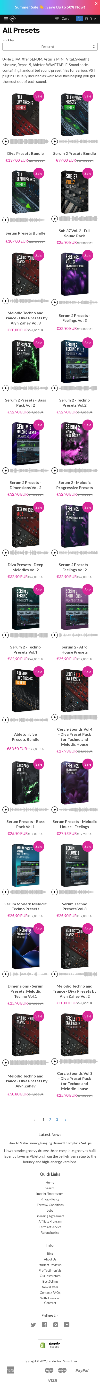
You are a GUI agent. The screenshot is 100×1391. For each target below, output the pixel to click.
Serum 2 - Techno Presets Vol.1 (25, 649)
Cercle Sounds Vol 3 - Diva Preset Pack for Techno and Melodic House (74, 1081)
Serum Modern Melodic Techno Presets (25, 906)
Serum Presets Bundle (25, 233)
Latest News (50, 1134)
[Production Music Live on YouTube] (66, 1326)
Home (50, 1182)
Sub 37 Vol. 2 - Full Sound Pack (74, 233)
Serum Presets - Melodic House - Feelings (75, 824)
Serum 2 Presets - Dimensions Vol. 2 (25, 485)
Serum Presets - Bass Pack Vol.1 (26, 824)
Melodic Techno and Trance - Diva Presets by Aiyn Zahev (26, 1081)
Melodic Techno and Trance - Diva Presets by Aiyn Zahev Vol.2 (75, 991)
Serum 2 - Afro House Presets (74, 649)
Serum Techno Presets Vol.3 (74, 906)
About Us (50, 1259)
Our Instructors (50, 1276)
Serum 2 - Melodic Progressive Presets (74, 485)
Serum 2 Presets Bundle (74, 153)
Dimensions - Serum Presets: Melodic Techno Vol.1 (25, 991)
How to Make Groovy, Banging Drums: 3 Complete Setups (50, 1143)
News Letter (50, 1287)
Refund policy (50, 1232)
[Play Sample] (5, 141)
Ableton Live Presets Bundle (25, 737)
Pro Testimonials (50, 1270)
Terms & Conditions (50, 1205)
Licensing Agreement (50, 1216)
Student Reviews (50, 1265)
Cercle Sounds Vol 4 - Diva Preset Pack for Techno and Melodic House (74, 736)
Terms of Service (50, 1227)
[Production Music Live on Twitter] (33, 1326)
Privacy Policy (50, 1199)
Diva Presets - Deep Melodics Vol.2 (25, 567)
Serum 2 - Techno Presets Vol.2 (74, 402)
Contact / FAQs (50, 1293)
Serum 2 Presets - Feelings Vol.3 (74, 318)
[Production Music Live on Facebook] (44, 1326)
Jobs (50, 1210)
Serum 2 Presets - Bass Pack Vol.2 (25, 402)
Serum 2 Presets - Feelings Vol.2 (74, 567)
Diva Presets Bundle (25, 153)
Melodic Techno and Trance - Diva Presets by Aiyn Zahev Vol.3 (26, 317)
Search (50, 1188)
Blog (50, 1254)
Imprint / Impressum (50, 1194)
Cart (65, 18)
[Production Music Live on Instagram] (55, 1326)
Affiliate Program (50, 1221)
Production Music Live (62, 1361)
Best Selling (50, 1281)
